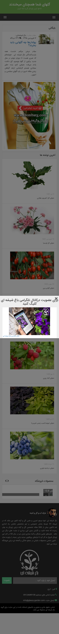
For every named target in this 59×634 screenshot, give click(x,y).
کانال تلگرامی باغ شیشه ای (11, 336)
